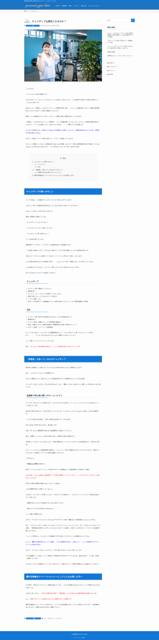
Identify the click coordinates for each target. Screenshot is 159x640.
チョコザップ (42, 164)
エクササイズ (29, 25)
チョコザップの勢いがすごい (44, 162)
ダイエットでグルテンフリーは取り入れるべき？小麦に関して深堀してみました (120, 47)
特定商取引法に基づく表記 (79, 634)
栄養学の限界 (111, 52)
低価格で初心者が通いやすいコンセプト (49, 172)
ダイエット (36, 25)
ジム (45, 618)
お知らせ (111, 63)
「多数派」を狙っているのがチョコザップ (49, 170)
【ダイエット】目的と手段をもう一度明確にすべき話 (120, 41)
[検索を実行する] (133, 20)
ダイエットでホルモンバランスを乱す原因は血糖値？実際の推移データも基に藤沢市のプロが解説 (120, 35)
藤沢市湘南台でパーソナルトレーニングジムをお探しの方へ (54, 175)
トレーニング (58, 618)
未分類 (111, 74)
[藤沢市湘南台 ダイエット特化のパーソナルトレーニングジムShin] (37, 6)
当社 (39, 167)
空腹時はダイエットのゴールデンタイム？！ (120, 55)
